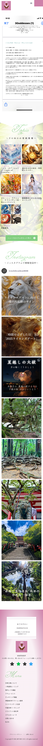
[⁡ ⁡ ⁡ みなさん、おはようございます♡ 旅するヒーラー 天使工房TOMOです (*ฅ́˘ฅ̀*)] (21, 336)
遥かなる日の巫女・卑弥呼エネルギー (32, 169)
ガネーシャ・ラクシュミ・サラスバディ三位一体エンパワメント (11, 200)
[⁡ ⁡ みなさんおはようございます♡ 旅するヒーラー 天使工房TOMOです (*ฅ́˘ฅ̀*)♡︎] (21, 540)
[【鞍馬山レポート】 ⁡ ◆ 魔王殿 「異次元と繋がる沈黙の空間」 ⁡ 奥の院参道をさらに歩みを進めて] (21, 418)
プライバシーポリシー (16, 734)
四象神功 (4, 228)
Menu (31, 3)
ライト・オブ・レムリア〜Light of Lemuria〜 (10, 170)
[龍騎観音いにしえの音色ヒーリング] (32, 184)
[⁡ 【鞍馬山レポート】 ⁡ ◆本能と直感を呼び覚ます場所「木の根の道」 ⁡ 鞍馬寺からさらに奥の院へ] (21, 459)
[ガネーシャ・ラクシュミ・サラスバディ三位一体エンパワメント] (11, 184)
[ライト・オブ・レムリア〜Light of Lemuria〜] (11, 154)
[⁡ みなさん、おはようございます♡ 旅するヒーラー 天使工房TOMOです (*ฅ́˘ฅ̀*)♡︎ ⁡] (21, 296)
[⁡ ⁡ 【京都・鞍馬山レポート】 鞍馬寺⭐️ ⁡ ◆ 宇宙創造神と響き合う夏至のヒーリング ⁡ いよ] (21, 500)
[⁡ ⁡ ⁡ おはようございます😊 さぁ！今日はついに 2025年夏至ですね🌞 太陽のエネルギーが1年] (21, 581)
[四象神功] (11, 214)
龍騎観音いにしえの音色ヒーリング (32, 199)
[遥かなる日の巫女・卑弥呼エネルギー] (32, 154)
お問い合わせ (29, 734)
